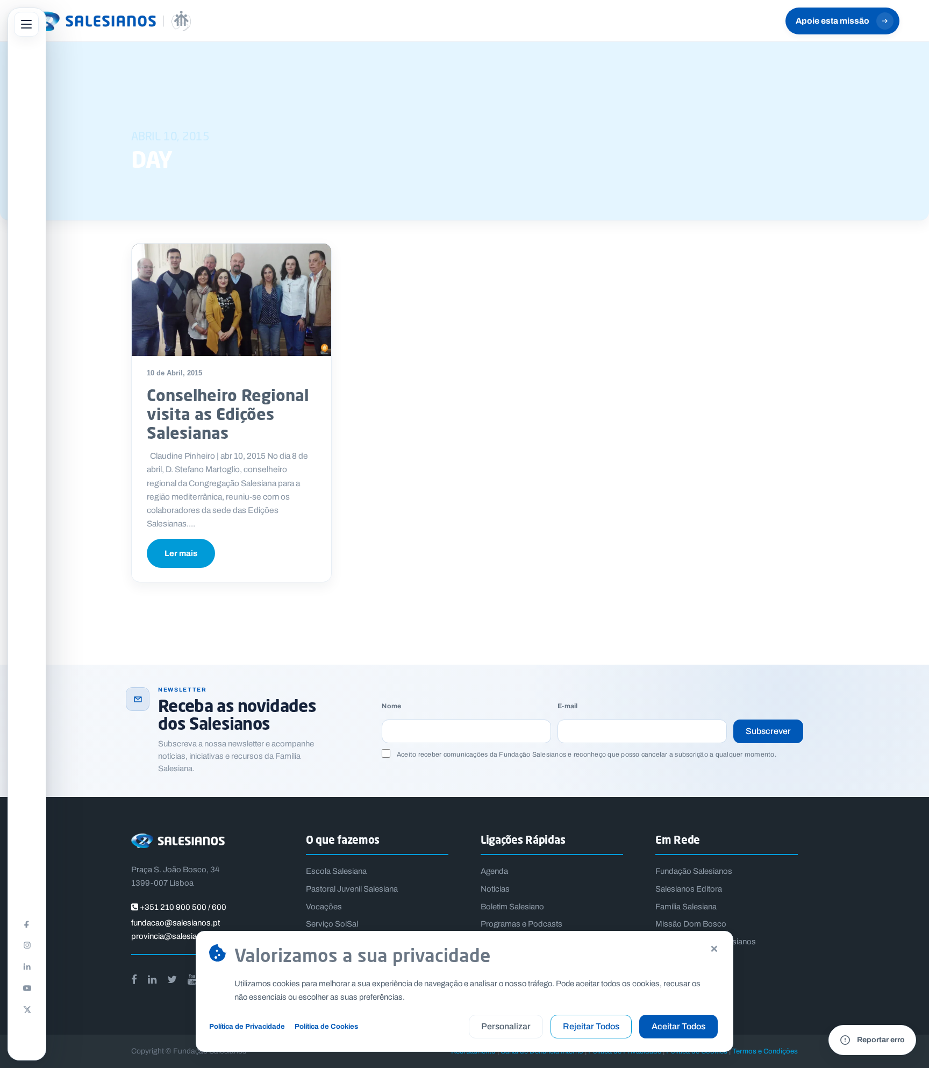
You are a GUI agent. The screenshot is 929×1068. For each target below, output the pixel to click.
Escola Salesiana (336, 871)
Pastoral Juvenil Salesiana (352, 889)
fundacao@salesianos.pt (175, 923)
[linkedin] (152, 979)
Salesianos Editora (688, 889)
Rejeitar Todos (591, 1026)
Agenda (494, 871)
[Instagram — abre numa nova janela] (27, 945)
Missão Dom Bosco (690, 924)
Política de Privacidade (247, 1026)
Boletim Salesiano (512, 907)
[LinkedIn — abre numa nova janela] (27, 966)
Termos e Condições (765, 1051)
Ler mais (181, 553)
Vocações (324, 907)
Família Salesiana (686, 907)
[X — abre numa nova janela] (27, 1009)
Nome (391, 706)
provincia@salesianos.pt (175, 936)
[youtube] (192, 979)
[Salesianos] (110, 21)
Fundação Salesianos (693, 871)
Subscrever (768, 731)
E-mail (567, 706)
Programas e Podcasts (521, 924)
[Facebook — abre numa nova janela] (27, 923)
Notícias (495, 889)
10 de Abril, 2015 (174, 373)
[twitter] (172, 979)
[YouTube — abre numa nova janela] (27, 988)
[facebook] (134, 979)
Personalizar (506, 1026)
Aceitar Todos (678, 1026)
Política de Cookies (326, 1026)
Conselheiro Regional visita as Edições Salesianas (228, 414)
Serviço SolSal (332, 924)
